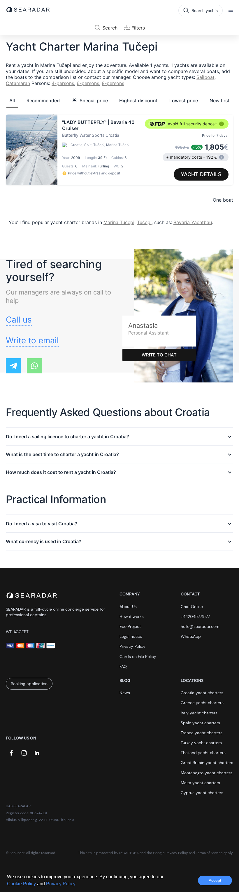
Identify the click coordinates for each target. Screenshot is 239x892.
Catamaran (18, 83)
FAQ (123, 666)
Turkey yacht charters (201, 742)
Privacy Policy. (61, 883)
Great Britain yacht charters (207, 762)
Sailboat (205, 77)
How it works (131, 616)
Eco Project (130, 626)
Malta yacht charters (200, 782)
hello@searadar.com (200, 626)
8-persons (113, 83)
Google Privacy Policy (170, 853)
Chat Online (192, 606)
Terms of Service (209, 853)
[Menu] (231, 10)
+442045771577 (195, 616)
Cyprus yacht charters (202, 792)
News (124, 692)
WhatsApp (191, 636)
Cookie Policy (22, 883)
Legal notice (130, 636)
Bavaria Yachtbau (192, 222)
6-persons (88, 83)
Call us (19, 320)
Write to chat (159, 355)
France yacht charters (201, 732)
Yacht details (201, 174)
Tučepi (144, 222)
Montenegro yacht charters (206, 772)
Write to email (32, 340)
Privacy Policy (132, 646)
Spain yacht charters (200, 722)
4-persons (63, 83)
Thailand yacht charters (203, 752)
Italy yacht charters (199, 713)
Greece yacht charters (202, 702)
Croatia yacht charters (202, 692)
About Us (128, 606)
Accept (215, 880)
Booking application (29, 683)
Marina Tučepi (118, 222)
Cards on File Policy (137, 656)
